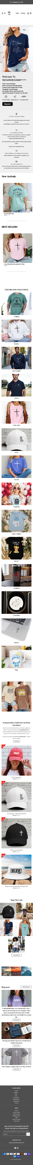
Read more (16, 1019)
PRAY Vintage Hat (16, 777)
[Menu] (2, 13)
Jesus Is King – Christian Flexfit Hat (16, 813)
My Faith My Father (17, 1159)
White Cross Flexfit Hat (16, 850)
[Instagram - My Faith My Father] (18, 1148)
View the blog (25, 987)
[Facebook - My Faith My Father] (15, 1148)
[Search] (5, 13)
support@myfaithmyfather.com (16, 1142)
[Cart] (30, 13)
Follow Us (16, 955)
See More (17, 741)
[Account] (28, 13)
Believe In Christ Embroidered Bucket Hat (16, 886)
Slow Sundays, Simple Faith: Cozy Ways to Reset (16, 1067)
